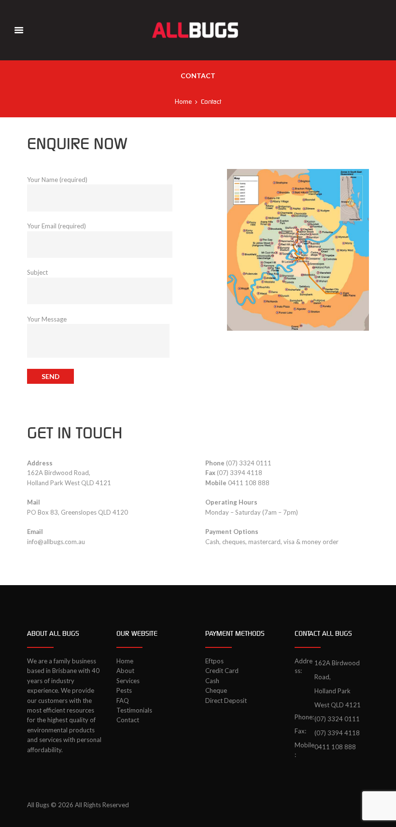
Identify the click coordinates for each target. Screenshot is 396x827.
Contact (127, 720)
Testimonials (134, 710)
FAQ (122, 700)
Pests (124, 690)
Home (183, 101)
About (125, 670)
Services (128, 681)
